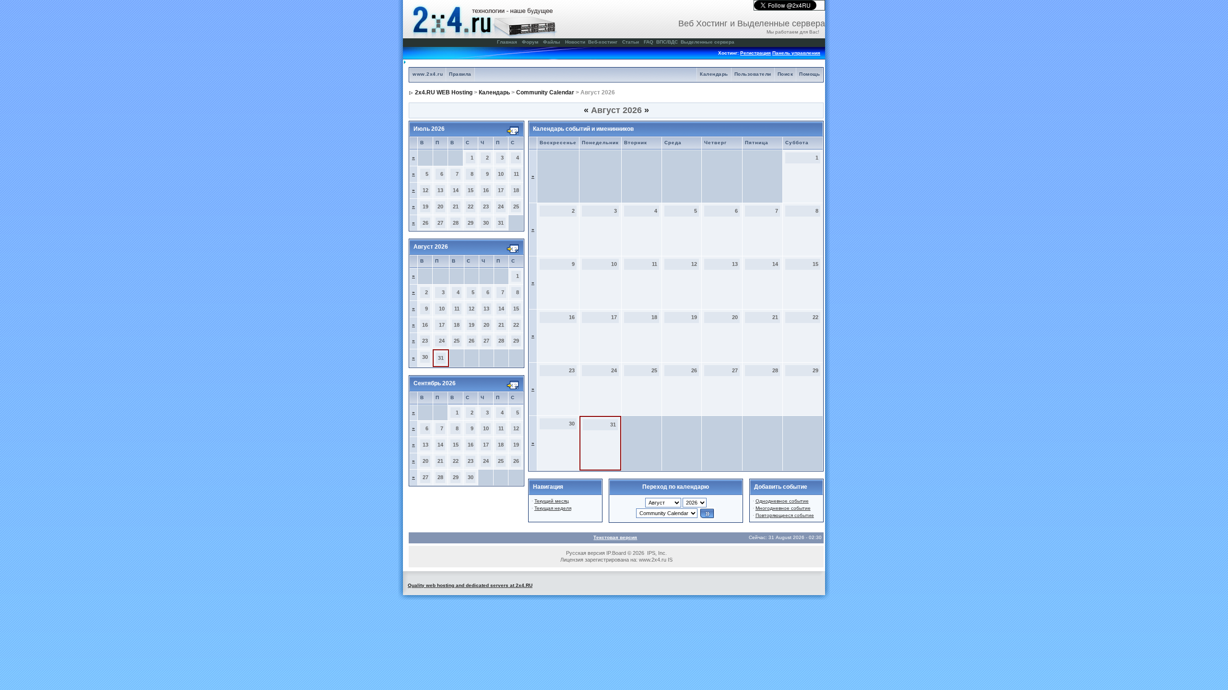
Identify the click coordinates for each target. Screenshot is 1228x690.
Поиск (785, 74)
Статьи (630, 42)
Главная (507, 42)
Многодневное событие (783, 508)
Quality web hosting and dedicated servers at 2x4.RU (470, 585)
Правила (460, 74)
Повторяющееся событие (785, 515)
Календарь (714, 74)
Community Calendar (545, 92)
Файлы (551, 42)
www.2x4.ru (428, 74)
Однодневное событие (782, 501)
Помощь (809, 74)
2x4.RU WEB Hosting (443, 92)
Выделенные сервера (707, 42)
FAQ (648, 42)
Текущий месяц (551, 501)
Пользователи (752, 74)
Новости (575, 42)
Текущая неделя (552, 508)
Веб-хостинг (602, 42)
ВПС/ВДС (667, 42)
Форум (530, 42)
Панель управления (796, 53)
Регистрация (755, 53)
